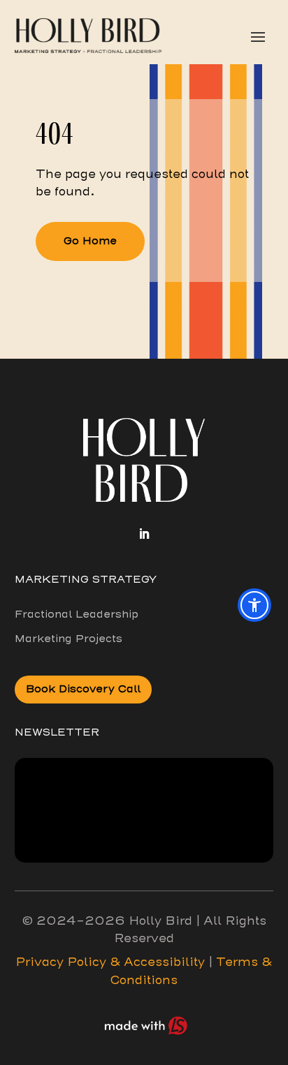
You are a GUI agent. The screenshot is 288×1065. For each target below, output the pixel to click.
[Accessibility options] (254, 605)
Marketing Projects (68, 638)
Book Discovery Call (83, 689)
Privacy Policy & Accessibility (110, 962)
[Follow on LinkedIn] (144, 534)
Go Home (90, 240)
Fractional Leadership (76, 614)
